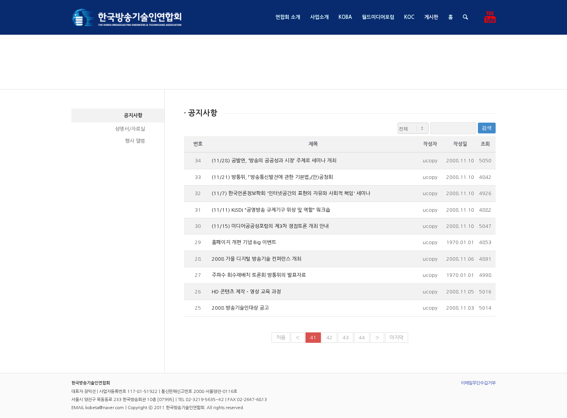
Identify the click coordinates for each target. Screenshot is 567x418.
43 (346, 337)
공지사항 (133, 115)
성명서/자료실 (130, 128)
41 (313, 337)
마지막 (396, 337)
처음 (280, 337)
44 (362, 337)
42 (329, 337)
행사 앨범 (135, 140)
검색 (487, 128)
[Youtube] (490, 17)
